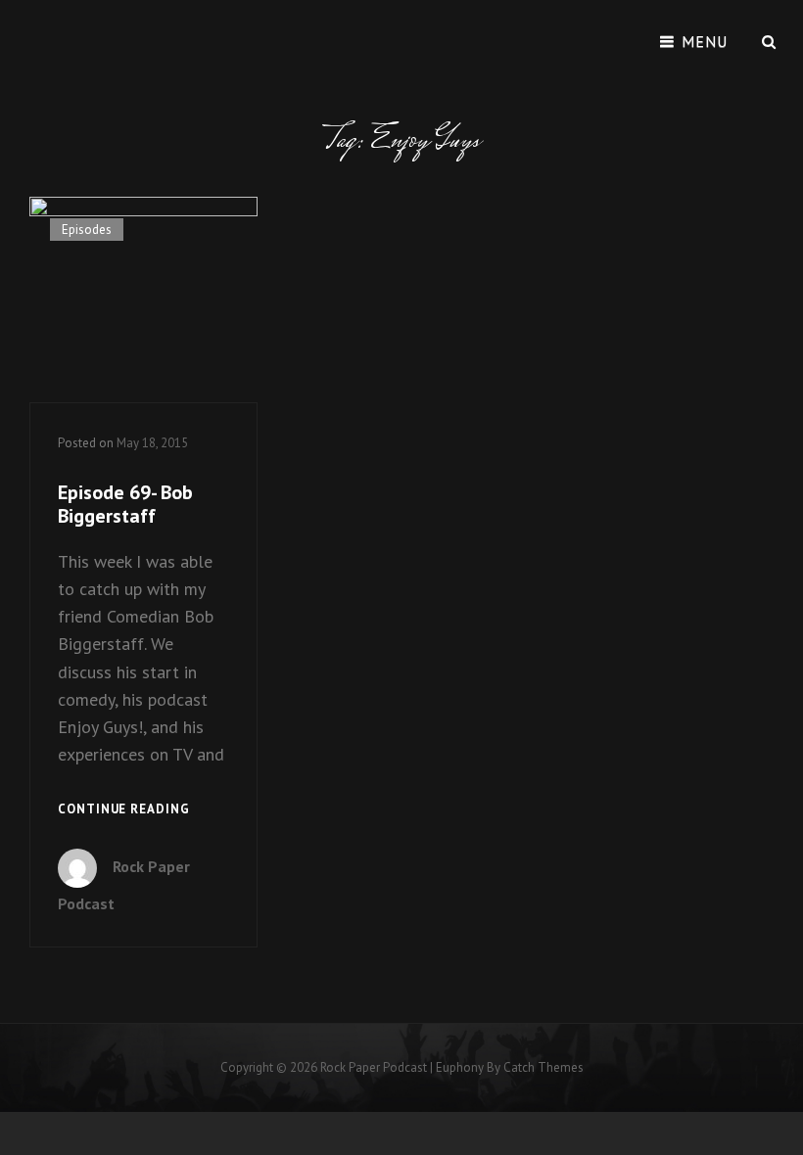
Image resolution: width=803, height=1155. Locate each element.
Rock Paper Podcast (373, 1067)
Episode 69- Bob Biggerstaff (125, 504)
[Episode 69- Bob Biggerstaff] (143, 299)
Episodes (87, 229)
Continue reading (124, 810)
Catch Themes (543, 1067)
